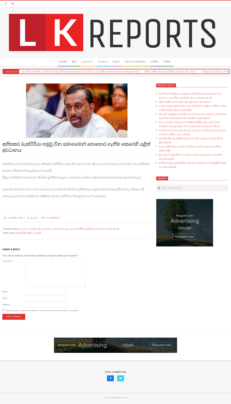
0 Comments (53, 217)
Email (4, 298)
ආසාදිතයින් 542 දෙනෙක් (28, 232)
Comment (7, 261)
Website (6, 304)
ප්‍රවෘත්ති (34, 217)
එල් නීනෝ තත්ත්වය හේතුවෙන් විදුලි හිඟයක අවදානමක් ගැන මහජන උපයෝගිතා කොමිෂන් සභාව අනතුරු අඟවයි (80, 71)
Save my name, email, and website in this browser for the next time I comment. (42, 310)
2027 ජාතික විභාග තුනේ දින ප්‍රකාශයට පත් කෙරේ (170, 71)
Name (5, 291)
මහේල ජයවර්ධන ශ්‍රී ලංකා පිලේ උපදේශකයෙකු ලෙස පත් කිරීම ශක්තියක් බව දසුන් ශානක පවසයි (69, 228)
